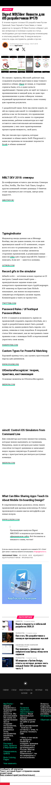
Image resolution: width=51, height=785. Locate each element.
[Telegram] (17, 49)
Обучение (24, 693)
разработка (28, 558)
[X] (24, 49)
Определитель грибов (10, 752)
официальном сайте (19, 536)
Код (46, 690)
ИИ (31, 693)
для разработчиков (11, 558)
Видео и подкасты (25, 690)
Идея (21, 83)
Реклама (7, 743)
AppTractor (18, 45)
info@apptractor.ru (40, 552)
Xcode (5, 144)
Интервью (38, 690)
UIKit (12, 256)
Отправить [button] (5, 784)
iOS (30, 555)
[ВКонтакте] (11, 49)
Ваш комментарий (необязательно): (17, 775)
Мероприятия (10, 747)
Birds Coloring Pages (9, 758)
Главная (6, 690)
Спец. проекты (10, 745)
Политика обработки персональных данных (26, 711)
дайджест (39, 555)
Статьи (14, 690)
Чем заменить (10, 763)
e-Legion (23, 555)
